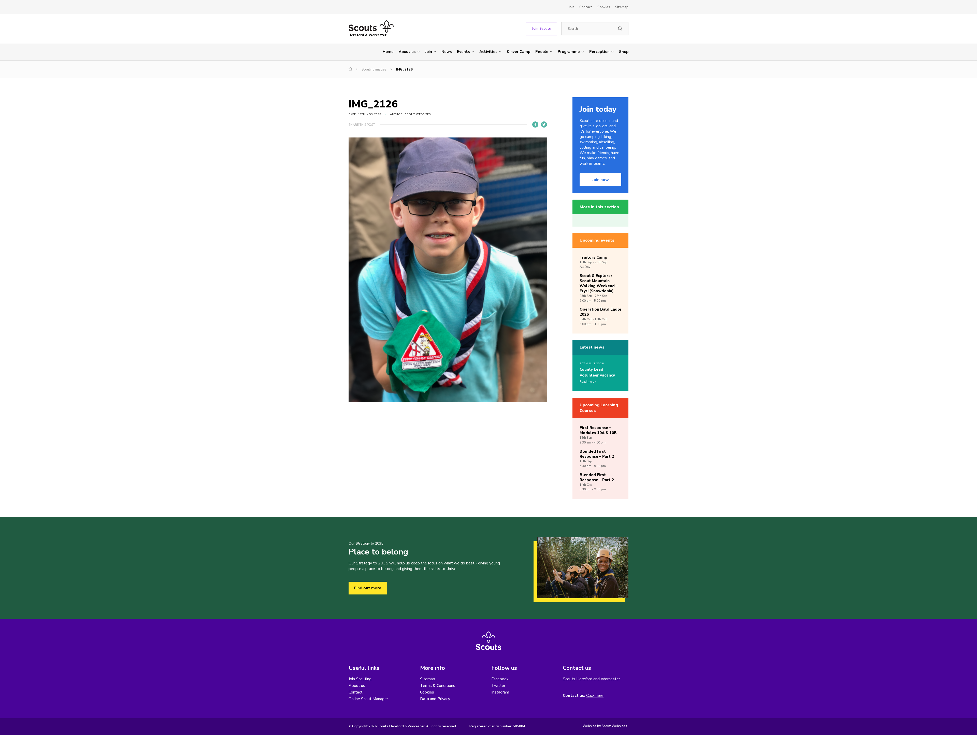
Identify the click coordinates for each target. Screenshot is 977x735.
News (446, 51)
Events (463, 51)
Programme (569, 51)
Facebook (500, 679)
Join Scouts (541, 28)
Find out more (367, 588)
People (541, 51)
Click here (595, 696)
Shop (623, 51)
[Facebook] (535, 124)
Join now (600, 180)
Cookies (603, 7)
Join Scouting (360, 679)
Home (388, 51)
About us (407, 51)
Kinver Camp (518, 51)
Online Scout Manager (368, 699)
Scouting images (374, 69)
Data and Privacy (435, 699)
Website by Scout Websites (605, 726)
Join (571, 7)
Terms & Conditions (437, 685)
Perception (599, 51)
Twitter (498, 685)
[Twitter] (544, 124)
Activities (488, 51)
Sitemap (621, 7)
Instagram (500, 692)
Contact (585, 7)
